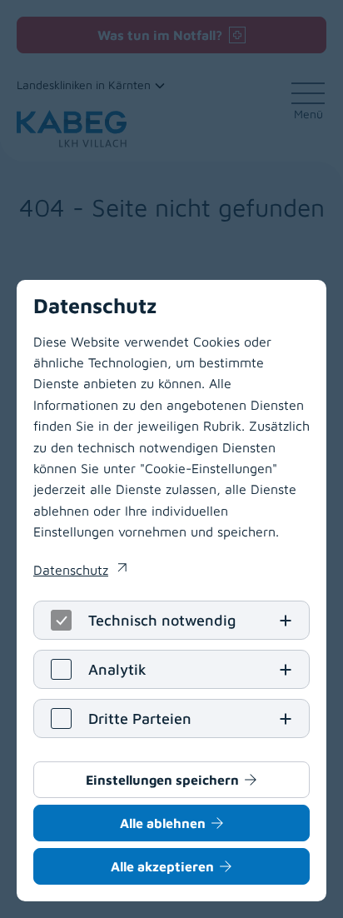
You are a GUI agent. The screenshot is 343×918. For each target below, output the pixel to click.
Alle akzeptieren (162, 866)
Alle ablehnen (163, 823)
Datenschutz (80, 571)
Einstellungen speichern (162, 779)
